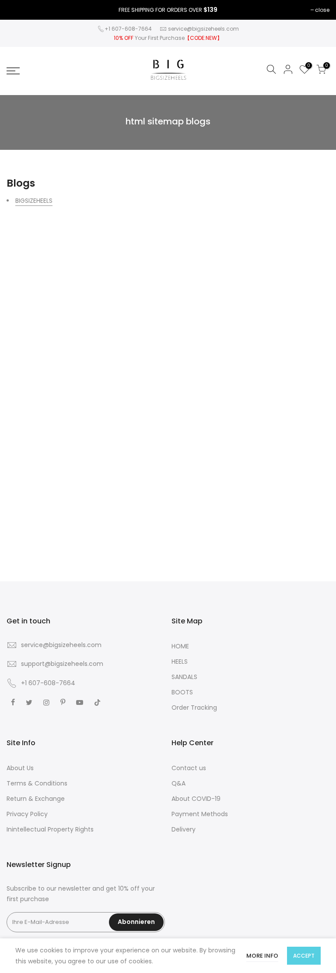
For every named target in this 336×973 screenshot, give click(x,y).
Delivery (184, 829)
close (322, 10)
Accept (304, 955)
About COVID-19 (196, 798)
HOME (180, 646)
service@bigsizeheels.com (203, 28)
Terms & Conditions (37, 783)
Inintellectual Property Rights (50, 829)
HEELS (180, 661)
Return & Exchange (36, 798)
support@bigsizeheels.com (62, 663)
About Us (20, 768)
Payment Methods (200, 814)
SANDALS (184, 676)
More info (262, 956)
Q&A (179, 783)
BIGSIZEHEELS (33, 200)
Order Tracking (194, 707)
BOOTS (182, 692)
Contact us (189, 768)
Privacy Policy (27, 814)
